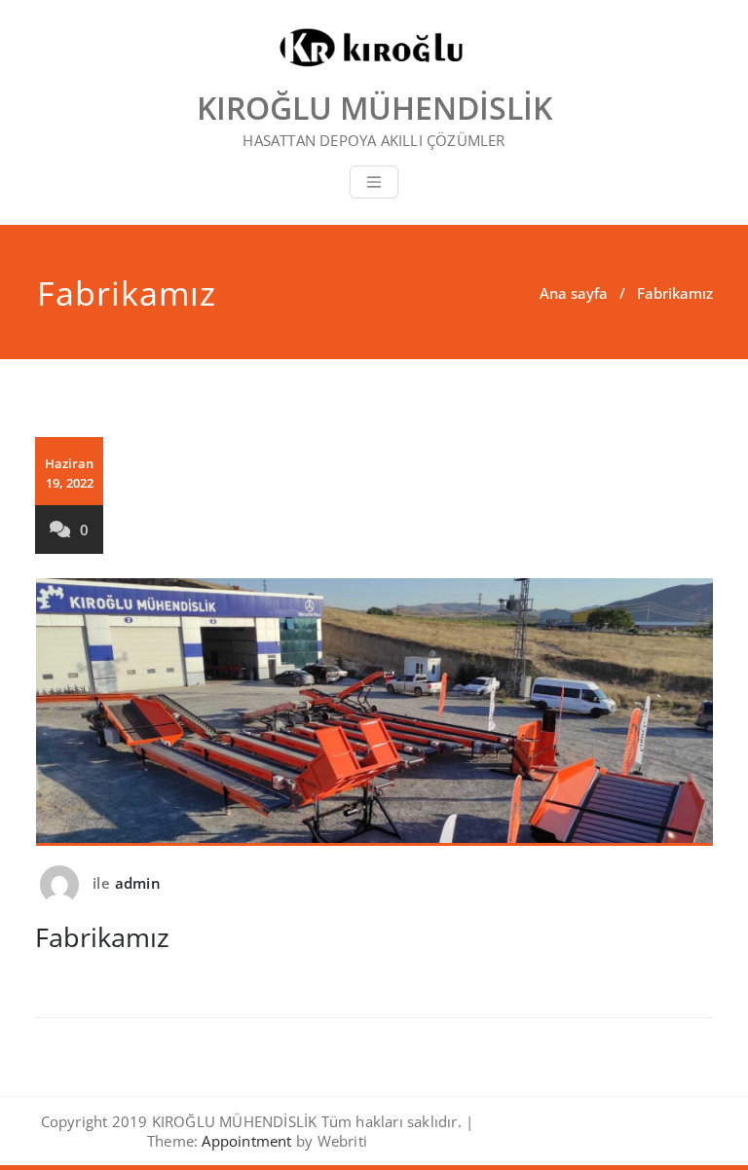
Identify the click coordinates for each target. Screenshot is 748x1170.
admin (138, 883)
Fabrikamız (102, 937)
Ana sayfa (574, 293)
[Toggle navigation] (374, 182)
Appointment (244, 1141)
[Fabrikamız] (375, 720)
